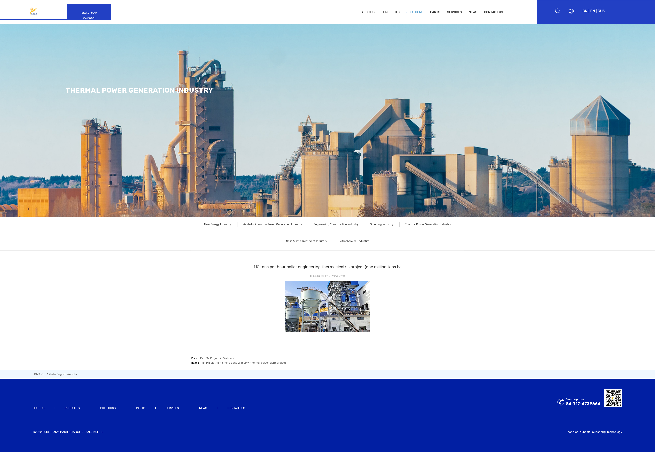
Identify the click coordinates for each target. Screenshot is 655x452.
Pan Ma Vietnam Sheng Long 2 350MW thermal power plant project (243, 362)
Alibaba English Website (62, 374)
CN (585, 11)
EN (592, 11)
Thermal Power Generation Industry (428, 224)
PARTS (435, 12)
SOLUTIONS (414, 12)
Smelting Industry (381, 224)
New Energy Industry (217, 224)
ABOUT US (368, 12)
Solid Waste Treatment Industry (306, 241)
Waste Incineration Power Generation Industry (272, 224)
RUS (601, 11)
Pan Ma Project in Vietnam (217, 358)
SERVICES (454, 12)
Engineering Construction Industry (336, 224)
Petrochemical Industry (354, 241)
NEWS (473, 12)
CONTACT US (493, 12)
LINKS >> (38, 374)
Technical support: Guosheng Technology (594, 432)
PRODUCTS (391, 12)
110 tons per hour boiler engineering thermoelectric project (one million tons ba (327, 266)
